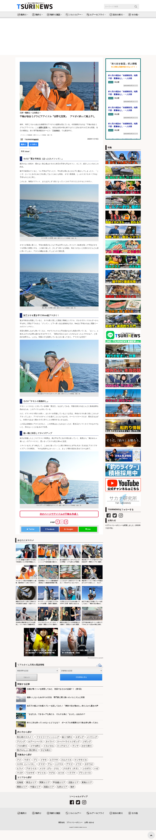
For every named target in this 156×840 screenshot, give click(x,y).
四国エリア (49, 787)
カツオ (61, 773)
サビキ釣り (46, 750)
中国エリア (35, 787)
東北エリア (31, 782)
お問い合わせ (89, 822)
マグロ (52, 773)
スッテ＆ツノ (63, 746)
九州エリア (62, 787)
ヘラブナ (71, 773)
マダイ (27, 760)
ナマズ (41, 764)
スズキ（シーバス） (26, 764)
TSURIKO (56, 131)
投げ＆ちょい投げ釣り (27, 750)
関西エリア (22, 787)
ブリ (35, 760)
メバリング (92, 737)
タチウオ (89, 764)
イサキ (44, 760)
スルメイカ (66, 760)
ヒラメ (20, 768)
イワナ (78, 764)
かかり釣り (87, 746)
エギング (79, 737)
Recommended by (93, 658)
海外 (72, 787)
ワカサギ (30, 773)
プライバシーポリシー (75, 822)
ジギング (87, 741)
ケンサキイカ (80, 760)
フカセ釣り (22, 746)
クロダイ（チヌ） (71, 768)
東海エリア (87, 782)
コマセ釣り (35, 746)
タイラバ (50, 741)
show (27, 151)
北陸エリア (73, 782)
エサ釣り (33, 144)
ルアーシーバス (35, 741)
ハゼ (96, 768)
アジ (19, 760)
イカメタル (49, 746)
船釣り (23, 144)
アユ (50, 764)
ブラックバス (85, 773)
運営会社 (61, 822)
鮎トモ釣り (67, 737)
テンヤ (75, 746)
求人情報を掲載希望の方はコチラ (123, 67)
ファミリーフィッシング (47, 737)
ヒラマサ (54, 760)
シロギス (87, 768)
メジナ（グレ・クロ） (50, 768)
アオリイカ (31, 768)
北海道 (20, 782)
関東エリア (45, 782)
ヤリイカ (41, 773)
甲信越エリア (59, 782)
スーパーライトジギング (68, 741)
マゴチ (20, 773)
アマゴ (69, 764)
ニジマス (59, 764)
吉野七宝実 (43, 127)
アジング (21, 741)
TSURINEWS (76, 827)
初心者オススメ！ (25, 737)
